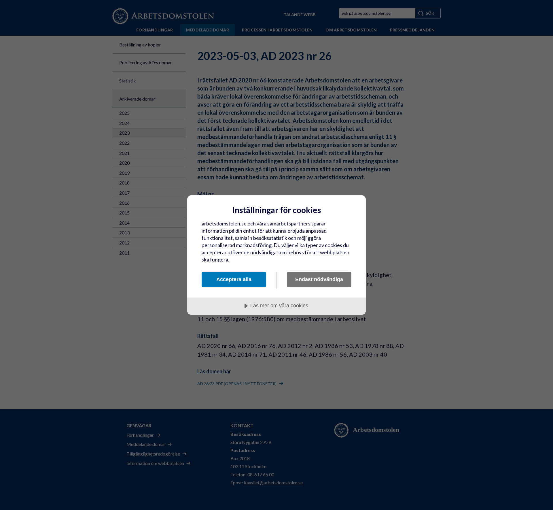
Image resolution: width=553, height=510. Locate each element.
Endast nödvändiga (319, 279)
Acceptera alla (233, 279)
